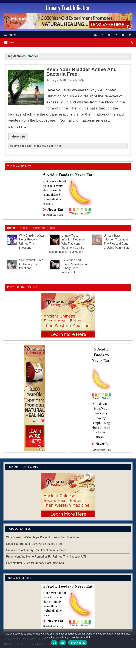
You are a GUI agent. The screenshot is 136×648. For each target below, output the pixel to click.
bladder (51, 145)
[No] (131, 638)
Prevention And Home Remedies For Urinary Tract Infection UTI (46, 556)
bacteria (41, 145)
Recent (11, 227)
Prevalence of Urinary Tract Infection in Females (36, 550)
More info (18, 136)
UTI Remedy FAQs (73, 80)
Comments (39, 227)
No (62, 642)
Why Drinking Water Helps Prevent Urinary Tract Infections (42, 537)
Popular (24, 227)
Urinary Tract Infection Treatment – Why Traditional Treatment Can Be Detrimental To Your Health (68, 243)
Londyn (54, 80)
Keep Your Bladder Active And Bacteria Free (81, 72)
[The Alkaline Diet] (68, 194)
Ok (54, 642)
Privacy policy (77, 642)
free (59, 145)
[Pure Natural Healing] (68, 315)
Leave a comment (22, 145)
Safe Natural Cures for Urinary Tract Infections (31, 264)
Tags (52, 227)
